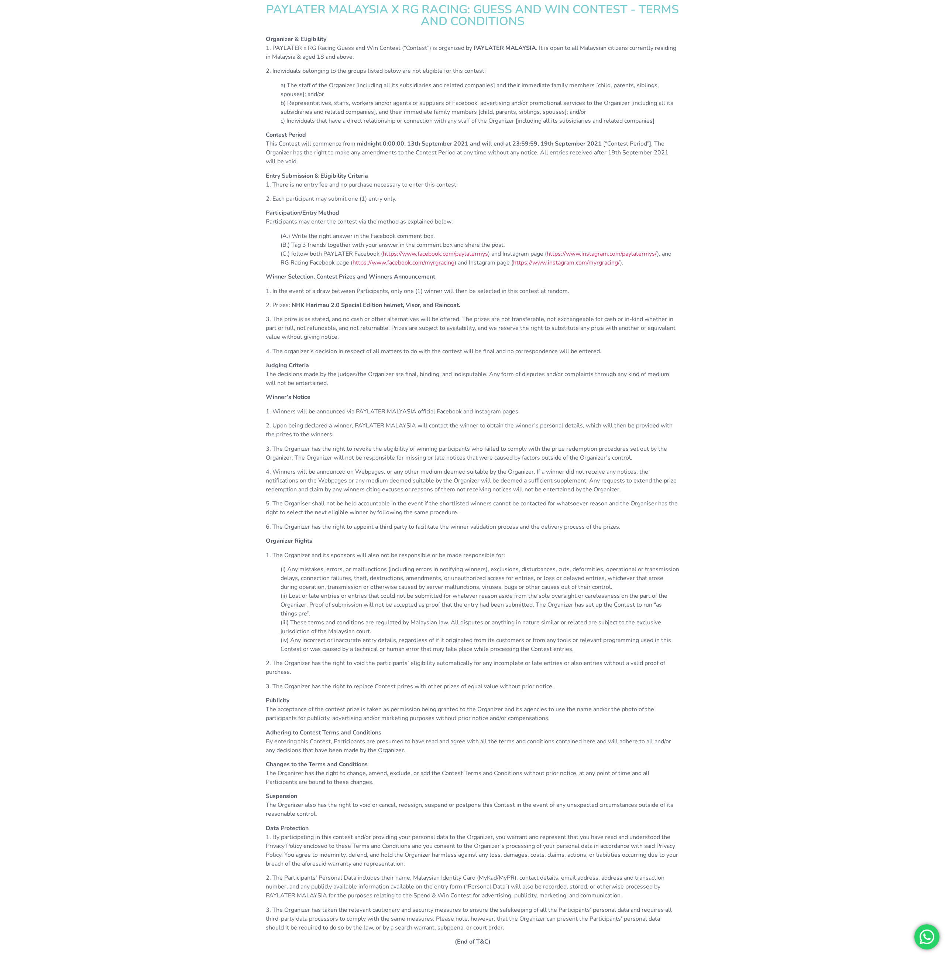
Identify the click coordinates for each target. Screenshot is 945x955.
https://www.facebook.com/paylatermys (435, 254)
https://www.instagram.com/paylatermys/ (602, 254)
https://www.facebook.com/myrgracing (403, 263)
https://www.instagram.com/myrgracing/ (566, 263)
